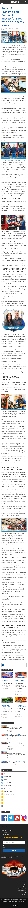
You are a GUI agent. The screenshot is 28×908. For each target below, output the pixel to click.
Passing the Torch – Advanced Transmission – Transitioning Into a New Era (16, 754)
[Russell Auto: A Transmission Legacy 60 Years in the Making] (4, 762)
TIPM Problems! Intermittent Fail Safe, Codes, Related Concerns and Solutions (20, 686)
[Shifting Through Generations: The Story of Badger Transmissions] (4, 735)
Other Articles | (5, 705)
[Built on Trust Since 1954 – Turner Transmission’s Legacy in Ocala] (4, 726)
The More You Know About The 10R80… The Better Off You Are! (6, 711)
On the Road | (5, 680)
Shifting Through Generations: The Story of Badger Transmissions (16, 736)
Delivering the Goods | (20, 680)
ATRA (25, 884)
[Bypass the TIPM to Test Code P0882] (7, 675)
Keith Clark (18, 692)
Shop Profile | (5, 6)
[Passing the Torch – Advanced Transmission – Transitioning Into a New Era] (4, 752)
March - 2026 (17, 734)
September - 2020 (5, 706)
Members (24, 886)
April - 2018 (4, 682)
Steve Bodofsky (8, 665)
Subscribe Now (5, 834)
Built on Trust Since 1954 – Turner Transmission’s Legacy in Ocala (14, 728)
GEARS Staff (5, 716)
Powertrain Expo (22, 890)
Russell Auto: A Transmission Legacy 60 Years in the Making (16, 763)
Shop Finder (4, 832)
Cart (25, 892)
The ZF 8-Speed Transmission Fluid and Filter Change (20, 710)
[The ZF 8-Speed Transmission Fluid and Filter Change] (21, 700)
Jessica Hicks (10, 730)
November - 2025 (18, 742)
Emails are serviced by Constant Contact (7, 857)
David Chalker (6, 688)
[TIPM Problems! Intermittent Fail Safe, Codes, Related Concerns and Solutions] (21, 675)
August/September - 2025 (20, 761)
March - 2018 (12, 6)
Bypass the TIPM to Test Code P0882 (6, 684)
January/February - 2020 (20, 706)
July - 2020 (17, 682)
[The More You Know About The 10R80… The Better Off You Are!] (7, 700)
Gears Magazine (22, 888)
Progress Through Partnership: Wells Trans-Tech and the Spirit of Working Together (15, 745)
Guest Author (18, 714)
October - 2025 (18, 751)
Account (24, 894)
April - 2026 (17, 726)
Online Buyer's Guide (6, 830)
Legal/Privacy (16, 903)
